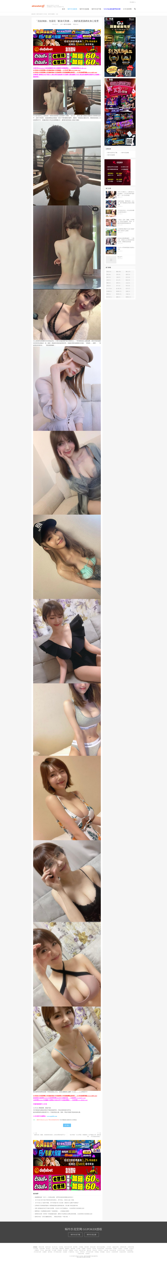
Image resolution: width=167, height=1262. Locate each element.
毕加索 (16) (109, 291)
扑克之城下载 (113, 1250)
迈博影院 (37, 1250)
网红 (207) (128, 271)
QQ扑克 (94, 1248)
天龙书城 (61, 1247)
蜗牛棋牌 (87, 1247)
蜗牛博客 (75, 1247)
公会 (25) (128, 283)
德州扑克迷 (48, 1247)
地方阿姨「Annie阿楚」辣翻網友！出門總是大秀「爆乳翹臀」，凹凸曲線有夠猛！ (85, 1135)
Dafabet (77, 1252)
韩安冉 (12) (118, 294)
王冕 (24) (108, 285)
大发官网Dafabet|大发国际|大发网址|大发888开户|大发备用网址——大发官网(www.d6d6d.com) (60, 1100)
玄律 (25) (118, 283)
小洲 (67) (118, 277)
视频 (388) (118, 271)
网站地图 (79, 1257)
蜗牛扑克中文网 (68, 1247)
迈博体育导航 (131, 1247)
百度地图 (83, 1257)
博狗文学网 (41, 1247)
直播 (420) (108, 271)
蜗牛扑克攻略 (84, 9)
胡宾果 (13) (118, 291)
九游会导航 (42, 1248)
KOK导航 (35, 1248)
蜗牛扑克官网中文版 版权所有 (91, 1256)
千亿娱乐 (120, 1248)
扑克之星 (95, 1250)
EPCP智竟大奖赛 (57, 1252)
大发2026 (108, 1252)
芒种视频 (81, 1247)
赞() (68, 1125)
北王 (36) (128, 277)
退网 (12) (108, 294)
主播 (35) (108, 280)
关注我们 (132, 2)
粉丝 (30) (128, 280)
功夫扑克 (89, 1248)
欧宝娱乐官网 (101, 1248)
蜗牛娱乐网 (92, 1247)
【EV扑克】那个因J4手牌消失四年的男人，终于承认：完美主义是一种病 (54, 1200)
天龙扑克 (100, 1250)
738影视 (83, 1248)
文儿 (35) (118, 280)
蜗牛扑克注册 (91, 1234)
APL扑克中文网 (37, 1252)
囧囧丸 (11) (128, 297)
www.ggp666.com (52, 1116)
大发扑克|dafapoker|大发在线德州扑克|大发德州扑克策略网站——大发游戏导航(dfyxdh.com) (59, 68)
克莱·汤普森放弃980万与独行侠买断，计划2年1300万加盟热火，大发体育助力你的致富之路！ (60, 1208)
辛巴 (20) (128, 285)
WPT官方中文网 (121, 1250)
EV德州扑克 (71, 1252)
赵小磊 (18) (118, 288)
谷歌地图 (88, 1257)
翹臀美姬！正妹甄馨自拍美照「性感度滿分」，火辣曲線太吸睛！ (52, 1211)
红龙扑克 (131, 1248)
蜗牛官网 (73, 1248)
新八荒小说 (54, 1247)
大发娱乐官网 (122, 1252)
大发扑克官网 (108, 1248)
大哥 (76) (118, 274)
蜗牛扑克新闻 (72, 9)
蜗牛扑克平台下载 (112, 152)
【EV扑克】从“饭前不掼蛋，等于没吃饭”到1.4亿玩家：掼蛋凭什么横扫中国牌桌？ (57, 1202)
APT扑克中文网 (89, 1252)
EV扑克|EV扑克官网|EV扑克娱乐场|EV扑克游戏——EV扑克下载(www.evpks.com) (56, 70)
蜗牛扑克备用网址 (101, 1247)
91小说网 (54, 1250)
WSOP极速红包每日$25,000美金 (68, 1120)
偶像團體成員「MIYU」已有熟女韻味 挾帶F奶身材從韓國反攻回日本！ (54, 1197)
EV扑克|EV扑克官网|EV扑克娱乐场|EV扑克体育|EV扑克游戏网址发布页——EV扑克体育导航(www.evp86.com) (65, 72)
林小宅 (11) (109, 297)
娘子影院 (65, 1250)
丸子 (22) (118, 285)
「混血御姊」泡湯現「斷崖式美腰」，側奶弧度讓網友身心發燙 (67, 21)
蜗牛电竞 (50, 1252)
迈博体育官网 (123, 1247)
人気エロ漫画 (55, 1248)
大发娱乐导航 (81, 1253)
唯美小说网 (47, 1250)
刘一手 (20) (109, 288)
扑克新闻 (65, 1252)
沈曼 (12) (128, 291)
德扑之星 (89, 1250)
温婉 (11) (118, 297)
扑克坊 (76, 1250)
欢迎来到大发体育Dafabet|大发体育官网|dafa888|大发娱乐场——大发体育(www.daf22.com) (59, 1098)
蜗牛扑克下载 (96, 9)
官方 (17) (128, 288)
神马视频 (102, 1252)
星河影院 (60, 1250)
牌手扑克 (82, 1252)
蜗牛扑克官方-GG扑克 (38, 6)
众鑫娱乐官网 (115, 1247)
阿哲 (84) (108, 274)
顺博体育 (67, 1248)
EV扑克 (42, 1250)
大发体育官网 (115, 1252)
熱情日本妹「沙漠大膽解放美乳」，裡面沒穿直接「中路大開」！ (52, 1216)
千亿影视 (126, 1248)
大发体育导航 (130, 1252)
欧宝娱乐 (48, 1248)
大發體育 (44, 1252)
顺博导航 (61, 1248)
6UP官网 (109, 1247)
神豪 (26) (108, 283)
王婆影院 (71, 1250)
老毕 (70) (108, 277)
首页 (63, 9)
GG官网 (78, 1248)
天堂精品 (97, 1252)
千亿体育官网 (129, 1250)
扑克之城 (106, 1250)
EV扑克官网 (127, 9)
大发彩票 (87, 1253)
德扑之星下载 (82, 1250)
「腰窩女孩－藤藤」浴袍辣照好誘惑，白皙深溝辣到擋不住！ (49, 1134)
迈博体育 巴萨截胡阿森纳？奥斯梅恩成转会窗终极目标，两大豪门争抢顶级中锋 (56, 1205)
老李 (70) (128, 274)
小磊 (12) (128, 294)
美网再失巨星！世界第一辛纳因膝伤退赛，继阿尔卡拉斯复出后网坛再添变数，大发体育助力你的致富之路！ (64, 1214)
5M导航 (115, 1248)
